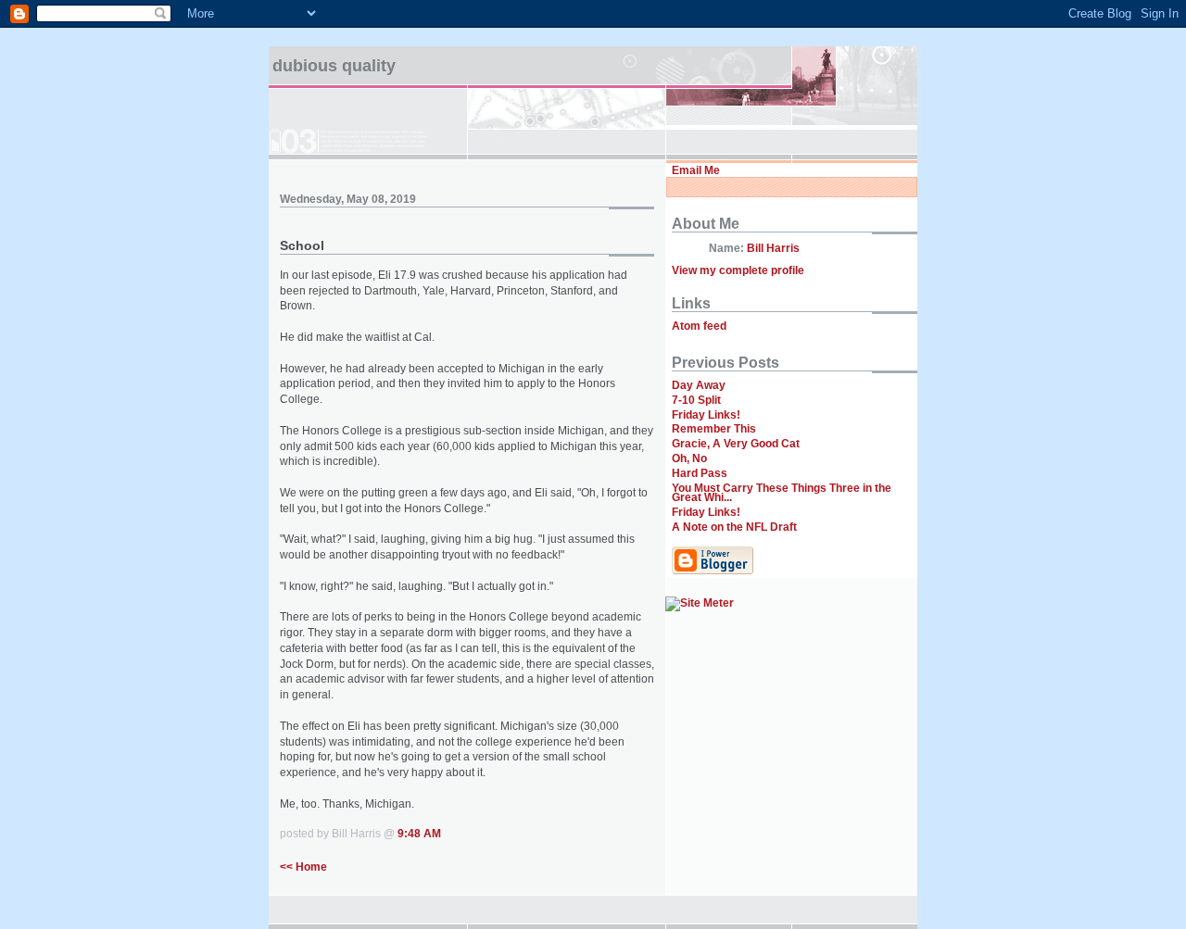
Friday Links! (706, 414)
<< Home (303, 866)
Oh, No (689, 458)
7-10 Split (696, 400)
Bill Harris (773, 248)
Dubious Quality (334, 65)
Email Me (696, 170)
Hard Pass (699, 473)
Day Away (698, 385)
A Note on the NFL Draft (734, 527)
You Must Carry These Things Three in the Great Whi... (781, 493)
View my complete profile (738, 270)
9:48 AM (419, 833)
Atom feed (699, 326)
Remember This (714, 428)
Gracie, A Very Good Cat (736, 443)
